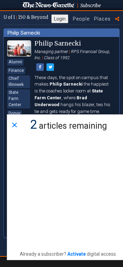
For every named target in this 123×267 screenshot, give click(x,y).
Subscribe (90, 5)
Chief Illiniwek (16, 81)
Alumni (15, 61)
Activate (76, 254)
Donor (14, 113)
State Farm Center (15, 98)
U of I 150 (25, 17)
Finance (16, 70)
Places (102, 19)
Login (60, 19)
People (81, 19)
